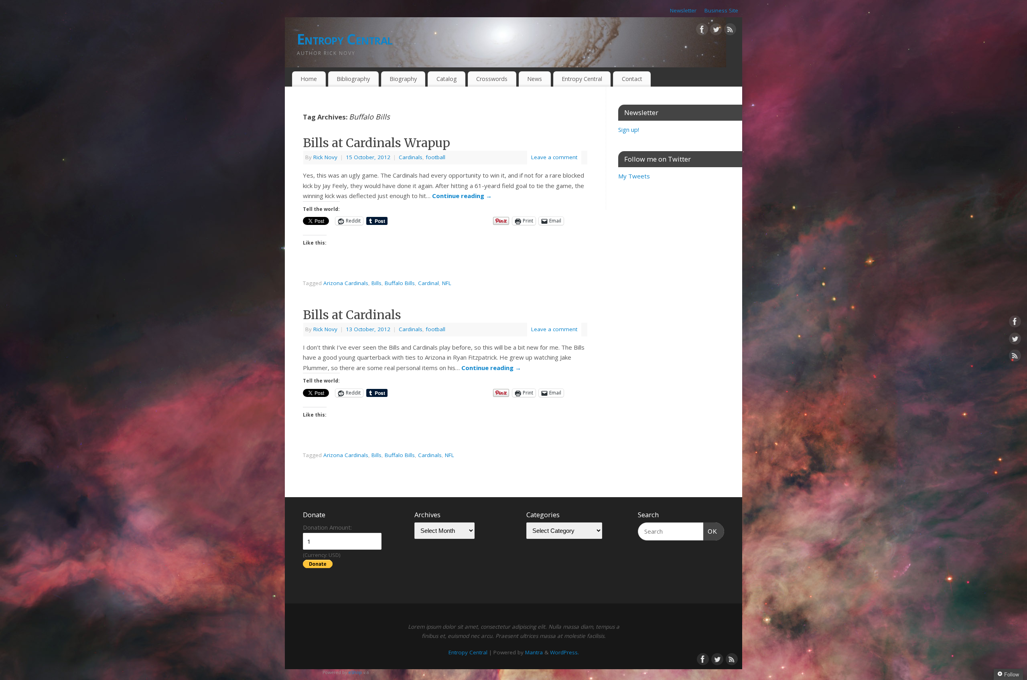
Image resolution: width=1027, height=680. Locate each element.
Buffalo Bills (400, 283)
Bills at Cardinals (352, 314)
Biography (403, 79)
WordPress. (564, 652)
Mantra (534, 652)
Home (308, 79)
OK (710, 531)
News (534, 79)
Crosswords (491, 79)
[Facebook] (702, 30)
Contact (632, 79)
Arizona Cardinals (345, 283)
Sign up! (628, 129)
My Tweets (634, 176)
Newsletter (683, 10)
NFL (446, 283)
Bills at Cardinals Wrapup (376, 142)
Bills (376, 283)
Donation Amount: (327, 527)
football (435, 157)
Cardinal (428, 283)
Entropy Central (344, 39)
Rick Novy (325, 157)
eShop (355, 672)
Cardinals (410, 157)
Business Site (721, 10)
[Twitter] (716, 30)
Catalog (446, 79)
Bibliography (353, 79)
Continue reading (462, 196)
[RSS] (730, 30)
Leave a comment (554, 157)
